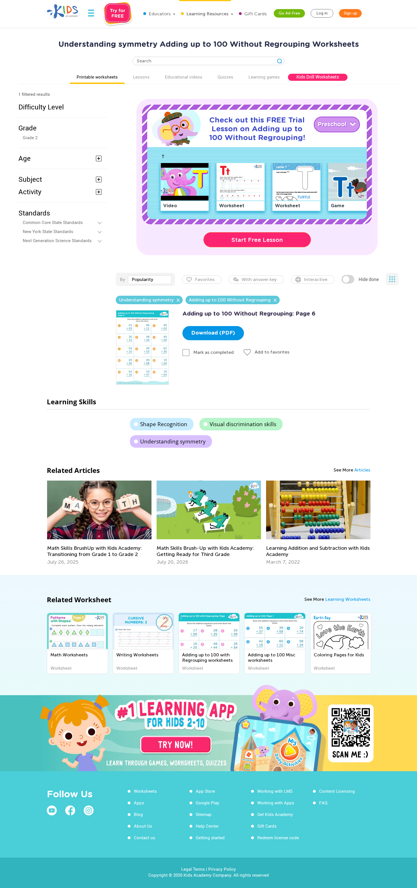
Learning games (264, 77)
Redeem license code (278, 837)
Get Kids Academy (275, 814)
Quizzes (225, 77)
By (122, 279)
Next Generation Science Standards (57, 240)
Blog (138, 814)
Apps (139, 802)
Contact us (144, 837)
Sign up (350, 13)
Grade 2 (30, 137)
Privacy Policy (222, 869)
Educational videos (183, 77)
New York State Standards (48, 231)
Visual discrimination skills (243, 424)
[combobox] (150, 279)
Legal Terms (193, 869)
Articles (362, 470)
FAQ (323, 802)
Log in (322, 13)
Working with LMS (274, 791)
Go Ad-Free (289, 13)
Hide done (369, 279)
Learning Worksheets (347, 599)
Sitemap (204, 814)
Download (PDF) (213, 333)
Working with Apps (275, 802)
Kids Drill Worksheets (317, 77)
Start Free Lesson (257, 239)
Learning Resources (206, 13)
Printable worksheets (97, 77)
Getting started (210, 837)
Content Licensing (337, 791)
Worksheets (145, 791)
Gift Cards (255, 13)
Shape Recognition (163, 424)
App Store (205, 791)
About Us (143, 826)
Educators (159, 13)
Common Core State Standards (53, 222)
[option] (99, 523)
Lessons (141, 77)
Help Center (207, 826)
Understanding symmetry (173, 441)
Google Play (207, 802)
